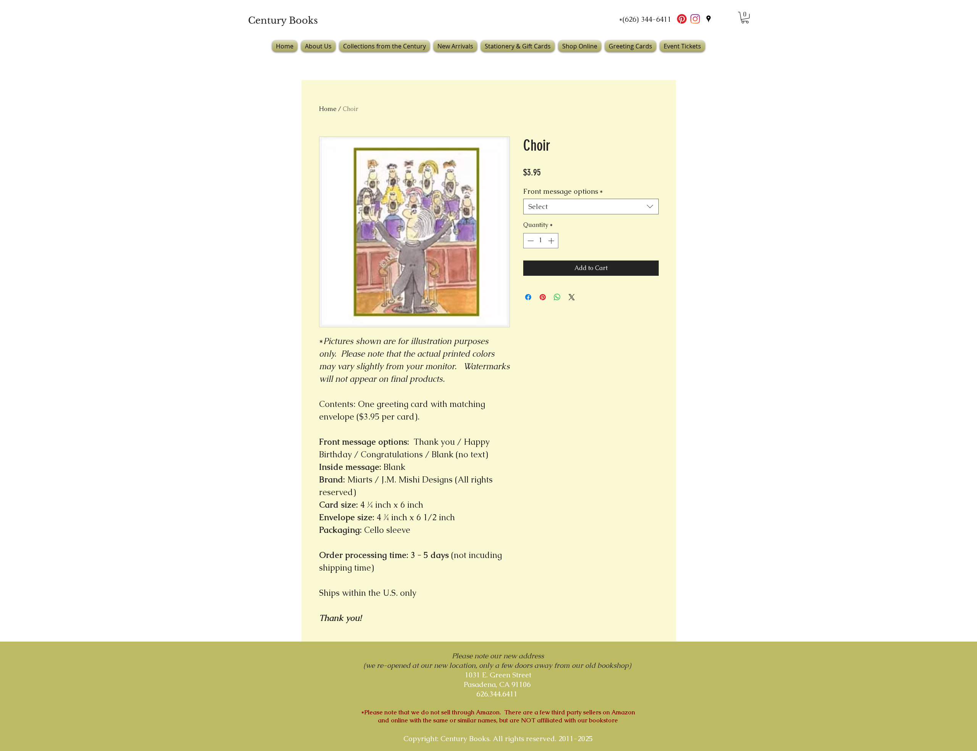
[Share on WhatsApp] (557, 297)
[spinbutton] (541, 240)
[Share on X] (571, 297)
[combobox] (591, 206)
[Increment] (552, 240)
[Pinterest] (682, 19)
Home (328, 109)
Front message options (563, 191)
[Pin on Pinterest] (542, 297)
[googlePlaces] (708, 19)
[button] (745, 17)
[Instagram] (695, 19)
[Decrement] (529, 240)
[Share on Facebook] (528, 297)
